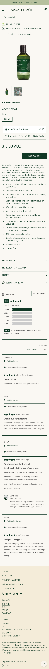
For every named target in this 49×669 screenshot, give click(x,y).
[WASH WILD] (24, 10)
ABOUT (5, 610)
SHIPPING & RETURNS (11, 635)
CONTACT (6, 613)
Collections (14, 34)
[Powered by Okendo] (8, 294)
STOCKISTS (7, 632)
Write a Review (39, 293)
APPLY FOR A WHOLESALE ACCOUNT (17, 629)
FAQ (3, 626)
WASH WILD (23, 661)
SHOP (4, 607)
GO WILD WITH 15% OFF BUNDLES (24, 2)
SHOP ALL (6, 604)
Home (4, 34)
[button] (44, 9)
